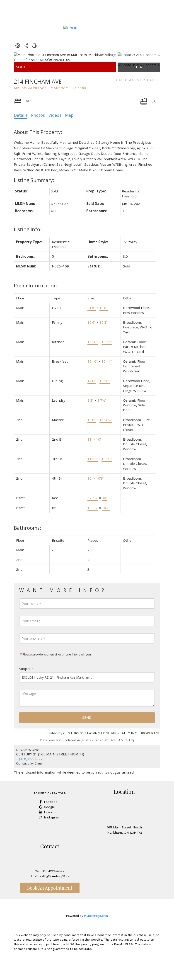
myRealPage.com (96, 915)
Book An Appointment (49, 888)
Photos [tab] (38, 115)
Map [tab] (69, 115)
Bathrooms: (27, 527)
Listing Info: (27, 229)
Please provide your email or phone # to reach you (56, 654)
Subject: (25, 669)
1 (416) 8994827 (29, 758)
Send (87, 717)
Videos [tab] (54, 115)
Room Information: (36, 285)
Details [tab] (20, 115)
